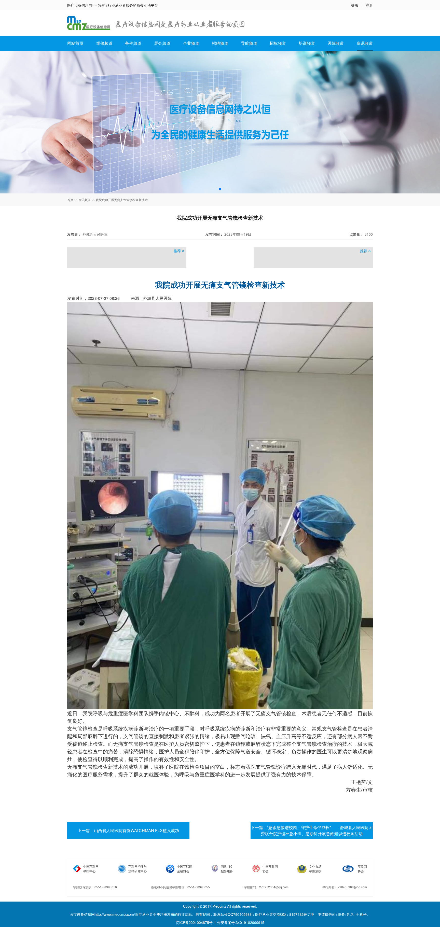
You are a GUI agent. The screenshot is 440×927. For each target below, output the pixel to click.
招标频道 (278, 43)
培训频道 (307, 43)
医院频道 (335, 43)
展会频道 (162, 43)
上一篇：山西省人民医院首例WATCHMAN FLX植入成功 (128, 830)
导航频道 (249, 43)
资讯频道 (364, 43)
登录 (354, 5)
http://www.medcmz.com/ (115, 914)
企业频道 (191, 43)
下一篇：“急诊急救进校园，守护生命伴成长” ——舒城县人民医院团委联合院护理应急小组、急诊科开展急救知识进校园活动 (312, 830)
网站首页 (75, 43)
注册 (369, 5)
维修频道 (104, 43)
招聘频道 (220, 43)
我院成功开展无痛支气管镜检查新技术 (122, 200)
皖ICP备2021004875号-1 (196, 922)
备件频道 (133, 43)
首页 (70, 200)
